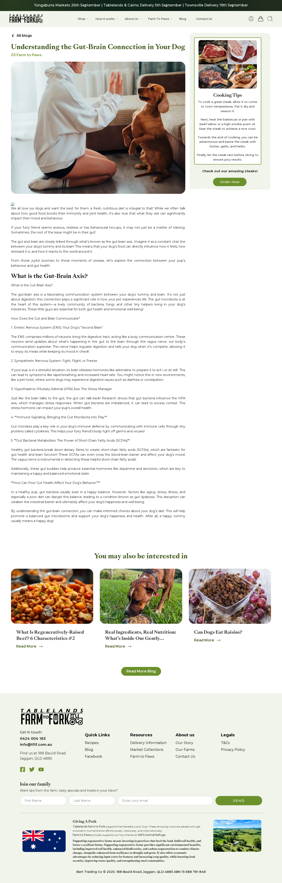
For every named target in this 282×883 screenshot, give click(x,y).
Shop (81, 18)
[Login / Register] (251, 19)
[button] (141, 671)
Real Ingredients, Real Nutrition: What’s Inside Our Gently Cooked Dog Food (140, 638)
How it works (105, 18)
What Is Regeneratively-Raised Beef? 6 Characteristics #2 (50, 635)
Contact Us (204, 18)
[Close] (277, 5)
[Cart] (261, 19)
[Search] (270, 19)
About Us (131, 18)
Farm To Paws (158, 18)
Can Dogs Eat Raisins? (218, 632)
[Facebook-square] (22, 769)
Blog (182, 18)
